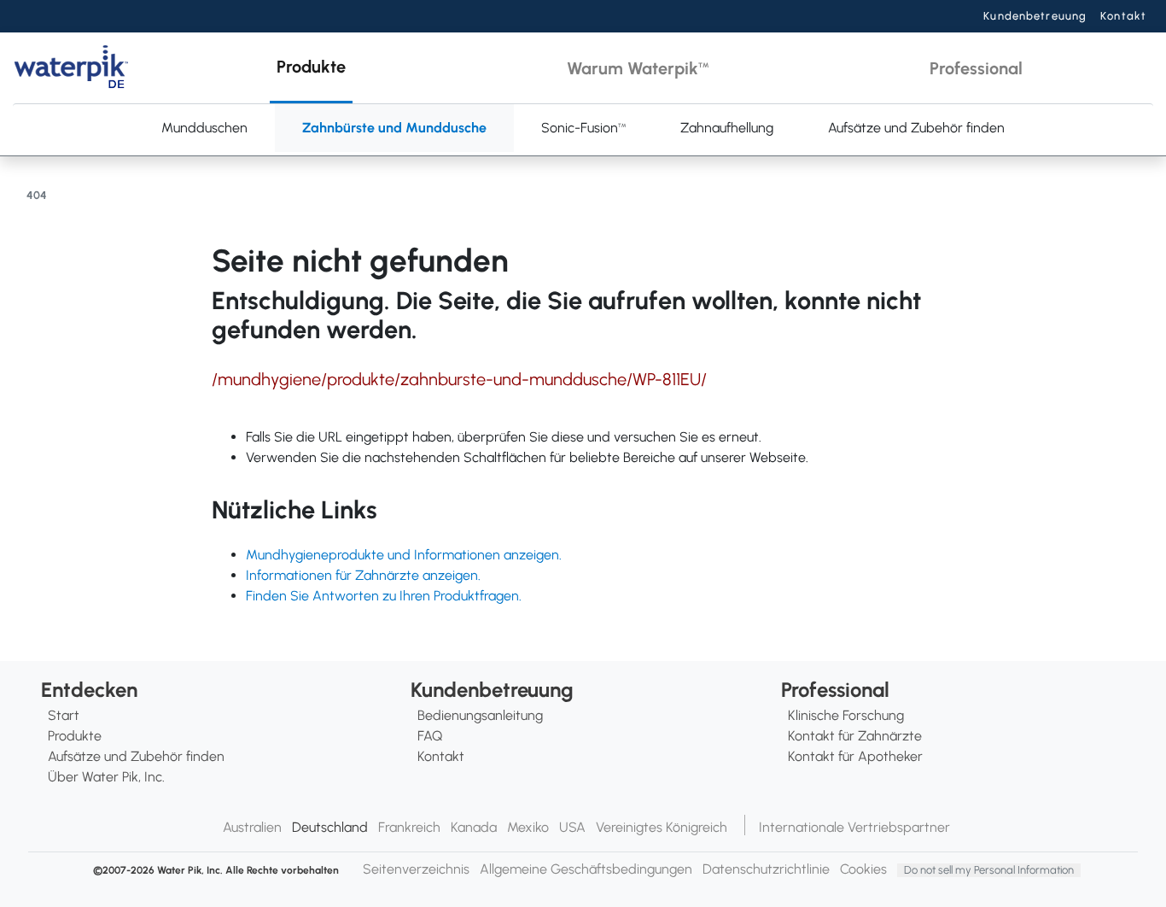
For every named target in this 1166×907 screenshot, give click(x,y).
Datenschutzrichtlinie (766, 869)
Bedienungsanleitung (480, 715)
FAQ (429, 736)
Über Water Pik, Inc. (106, 777)
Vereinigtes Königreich (661, 827)
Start (63, 715)
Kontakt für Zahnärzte (855, 736)
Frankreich (409, 827)
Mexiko (528, 827)
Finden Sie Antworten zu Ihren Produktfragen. (384, 596)
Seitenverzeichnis (416, 869)
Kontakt (1123, 15)
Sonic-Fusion (583, 128)
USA (572, 827)
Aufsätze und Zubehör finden (916, 128)
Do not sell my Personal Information (989, 869)
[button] (311, 67)
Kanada (474, 827)
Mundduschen (204, 128)
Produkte (75, 736)
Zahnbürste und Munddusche (394, 128)
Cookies (863, 869)
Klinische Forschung (846, 715)
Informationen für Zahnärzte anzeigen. (363, 575)
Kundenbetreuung (1035, 15)
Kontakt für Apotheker (855, 756)
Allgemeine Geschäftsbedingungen (586, 869)
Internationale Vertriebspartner (854, 827)
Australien (252, 827)
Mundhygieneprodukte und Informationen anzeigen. (404, 555)
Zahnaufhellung (726, 128)
